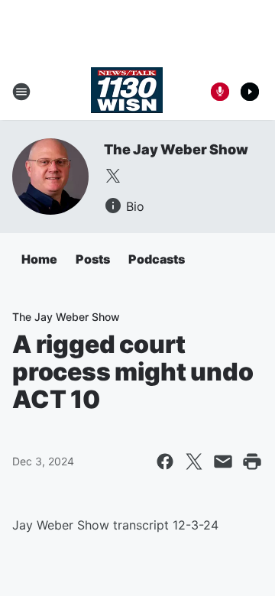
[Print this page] (252, 461)
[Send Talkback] (220, 92)
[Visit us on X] (113, 176)
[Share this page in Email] (223, 461)
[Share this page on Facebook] (165, 461)
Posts (93, 259)
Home (39, 259)
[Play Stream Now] (250, 92)
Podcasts (156, 259)
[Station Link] (127, 91)
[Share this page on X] (194, 461)
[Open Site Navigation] (21, 92)
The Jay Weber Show (175, 149)
